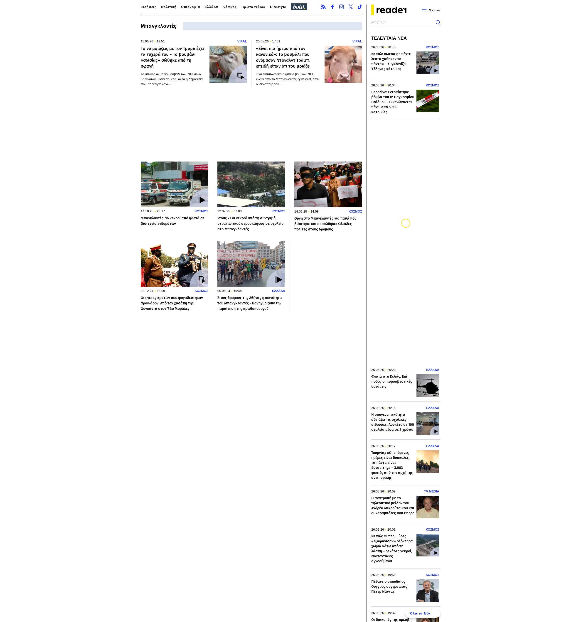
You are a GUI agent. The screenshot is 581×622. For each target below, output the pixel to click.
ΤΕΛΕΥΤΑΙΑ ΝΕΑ (389, 38)
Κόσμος (230, 7)
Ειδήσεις (148, 7)
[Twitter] (350, 7)
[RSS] (323, 7)
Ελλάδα (211, 7)
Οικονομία (190, 7)
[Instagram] (341, 7)
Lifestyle (278, 7)
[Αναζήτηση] (438, 22)
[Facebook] (332, 7)
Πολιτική (169, 7)
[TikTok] (359, 7)
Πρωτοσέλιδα (253, 7)
